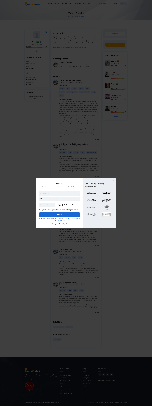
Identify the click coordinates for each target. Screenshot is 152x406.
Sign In (65, 224)
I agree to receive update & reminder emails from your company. (60, 210)
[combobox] (45, 199)
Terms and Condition (74, 218)
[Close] (113, 180)
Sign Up (59, 214)
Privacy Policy (61, 220)
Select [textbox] (41, 198)
